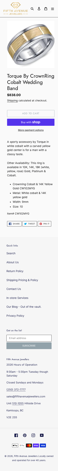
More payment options (31, 130)
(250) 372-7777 (16, 389)
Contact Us (13, 289)
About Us (12, 262)
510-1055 (18, 403)
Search (10, 253)
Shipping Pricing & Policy (22, 280)
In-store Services (17, 298)
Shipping (12, 100)
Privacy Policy (15, 315)
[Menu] (52, 8)
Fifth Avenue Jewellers (26, 456)
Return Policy (14, 271)
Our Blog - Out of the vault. (23, 306)
